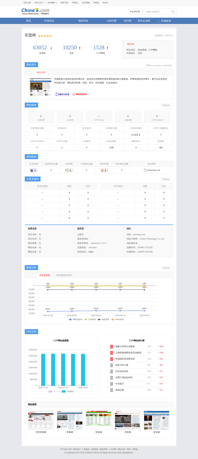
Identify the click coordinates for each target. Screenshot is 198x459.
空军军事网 (40, 432)
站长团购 (86, 3)
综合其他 (142, 50)
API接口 (75, 3)
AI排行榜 (111, 20)
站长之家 (27, 3)
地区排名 (83, 20)
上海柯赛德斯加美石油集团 (128, 353)
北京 (71, 53)
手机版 (135, 449)
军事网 (70, 432)
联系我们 (76, 449)
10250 (70, 47)
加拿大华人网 (121, 365)
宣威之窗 (119, 390)
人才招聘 (112, 449)
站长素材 (51, 3)
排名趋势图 (44, 275)
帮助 (129, 449)
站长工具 (38, 3)
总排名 (42, 53)
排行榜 (127, 20)
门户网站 (100, 53)
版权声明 (103, 449)
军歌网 (98, 432)
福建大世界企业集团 (125, 346)
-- (99, 116)
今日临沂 (119, 384)
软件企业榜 (144, 20)
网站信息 (130, 44)
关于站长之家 (65, 449)
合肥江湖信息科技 (124, 377)
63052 (40, 47)
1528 (98, 47)
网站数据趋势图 (64, 275)
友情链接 (94, 449)
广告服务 (85, 449)
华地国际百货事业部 (125, 359)
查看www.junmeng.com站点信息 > (159, 65)
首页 (28, 20)
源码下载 (64, 3)
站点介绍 (41, 72)
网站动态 (121, 449)
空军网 (127, 432)
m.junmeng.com (153, 170)
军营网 (156, 432)
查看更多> (166, 105)
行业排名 (49, 20)
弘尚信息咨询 (121, 371)
